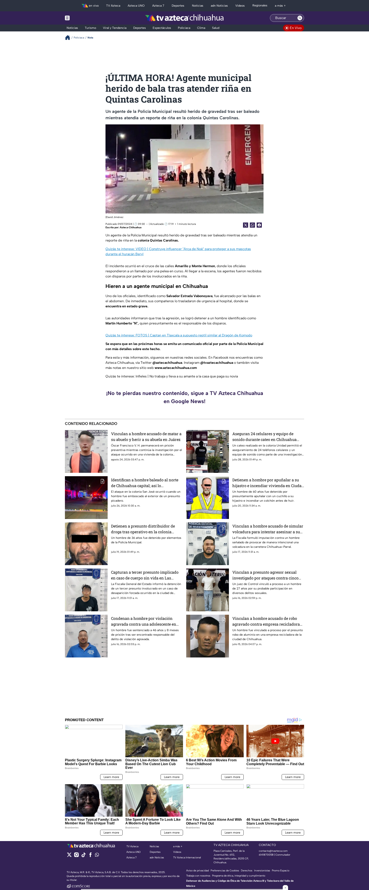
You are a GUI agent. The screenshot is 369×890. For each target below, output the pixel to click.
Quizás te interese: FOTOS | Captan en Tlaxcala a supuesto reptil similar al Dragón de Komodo (178, 335)
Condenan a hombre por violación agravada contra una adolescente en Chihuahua (143, 621)
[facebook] (90, 856)
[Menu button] (82, 18)
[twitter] (69, 856)
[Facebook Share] (259, 225)
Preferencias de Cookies (225, 870)
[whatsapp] (97, 856)
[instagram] (76, 856)
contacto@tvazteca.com (273, 850)
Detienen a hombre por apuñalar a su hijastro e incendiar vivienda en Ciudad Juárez (268, 483)
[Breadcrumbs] (69, 37)
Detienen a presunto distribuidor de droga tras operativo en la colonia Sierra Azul (143, 529)
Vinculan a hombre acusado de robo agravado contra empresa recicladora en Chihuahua (266, 621)
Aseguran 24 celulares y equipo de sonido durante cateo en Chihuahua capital (264, 436)
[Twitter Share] (245, 225)
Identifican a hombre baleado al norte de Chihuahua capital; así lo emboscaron (144, 483)
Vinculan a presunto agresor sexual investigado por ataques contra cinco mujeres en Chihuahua (265, 575)
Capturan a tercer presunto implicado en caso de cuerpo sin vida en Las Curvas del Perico (145, 575)
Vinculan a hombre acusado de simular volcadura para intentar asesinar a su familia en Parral (267, 529)
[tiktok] (83, 856)
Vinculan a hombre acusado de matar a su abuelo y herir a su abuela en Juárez (146, 436)
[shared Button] (252, 225)
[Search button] (299, 18)
